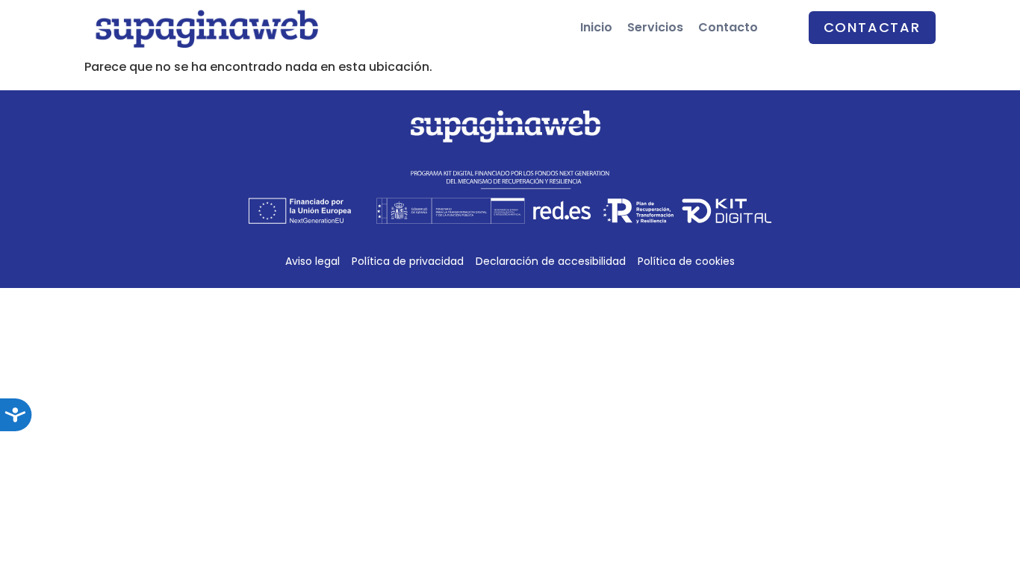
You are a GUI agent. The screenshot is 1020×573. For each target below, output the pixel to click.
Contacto (728, 27)
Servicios (655, 27)
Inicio (596, 27)
